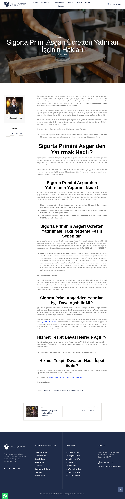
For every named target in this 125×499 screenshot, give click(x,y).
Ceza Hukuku (40, 459)
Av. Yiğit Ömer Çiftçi (73, 459)
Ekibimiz (71, 2)
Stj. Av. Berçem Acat (73, 472)
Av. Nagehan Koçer (73, 456)
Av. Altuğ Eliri (71, 466)
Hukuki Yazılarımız (83, 2)
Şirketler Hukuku (41, 452)
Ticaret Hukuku (40, 456)
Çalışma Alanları (59, 2)
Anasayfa (34, 2)
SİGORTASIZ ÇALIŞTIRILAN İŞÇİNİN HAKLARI (66, 377)
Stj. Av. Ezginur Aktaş (73, 469)
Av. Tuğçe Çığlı (71, 462)
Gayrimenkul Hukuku (42, 469)
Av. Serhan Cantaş (14, 118)
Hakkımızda (45, 2)
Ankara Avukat (45, 494)
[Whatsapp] (5, 496)
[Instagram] (19, 468)
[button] (120, 489)
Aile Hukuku (39, 462)
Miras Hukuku (40, 476)
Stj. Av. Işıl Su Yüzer (73, 476)
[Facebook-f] (5, 468)
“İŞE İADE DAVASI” (48, 322)
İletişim (61, 6)
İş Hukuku (38, 466)
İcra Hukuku (39, 472)
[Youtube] (14, 468)
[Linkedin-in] (9, 468)
